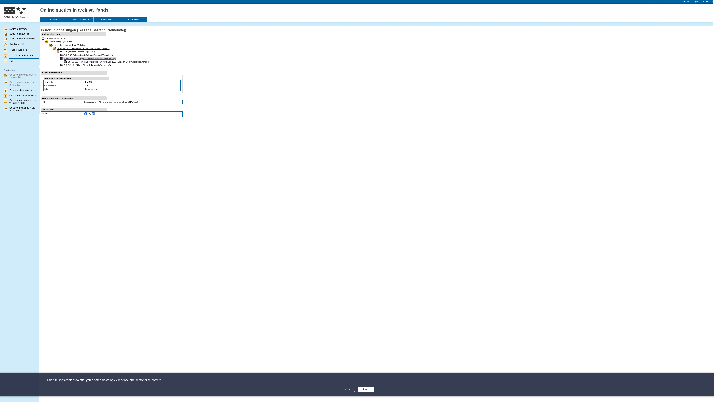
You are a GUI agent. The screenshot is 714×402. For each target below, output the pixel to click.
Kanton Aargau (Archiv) (55, 38)
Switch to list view (18, 29)
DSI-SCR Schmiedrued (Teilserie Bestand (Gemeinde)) (89, 55)
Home (686, 2)
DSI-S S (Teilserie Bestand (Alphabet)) (77, 52)
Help (11, 61)
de (703, 2)
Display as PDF (17, 44)
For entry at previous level (22, 90)
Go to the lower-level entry (22, 95)
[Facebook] (85, 113)
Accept (366, 389)
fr (710, 2)
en (707, 2)
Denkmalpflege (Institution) (61, 42)
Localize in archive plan (21, 55)
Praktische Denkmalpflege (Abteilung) (70, 45)
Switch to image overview (22, 38)
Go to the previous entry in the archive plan (22, 101)
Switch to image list (19, 34)
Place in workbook (18, 50)
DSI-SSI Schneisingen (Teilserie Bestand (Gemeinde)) (90, 58)
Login (695, 2)
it (712, 2)
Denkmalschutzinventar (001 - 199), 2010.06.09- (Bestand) (83, 48)
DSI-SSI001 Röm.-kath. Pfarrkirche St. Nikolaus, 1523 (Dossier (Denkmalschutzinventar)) (108, 62)
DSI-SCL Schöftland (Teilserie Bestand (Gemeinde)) (87, 65)
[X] (89, 114)
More (347, 389)
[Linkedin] (93, 113)
